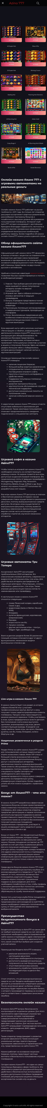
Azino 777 (16, 3)
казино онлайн (37, 273)
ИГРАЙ (11, 40)
